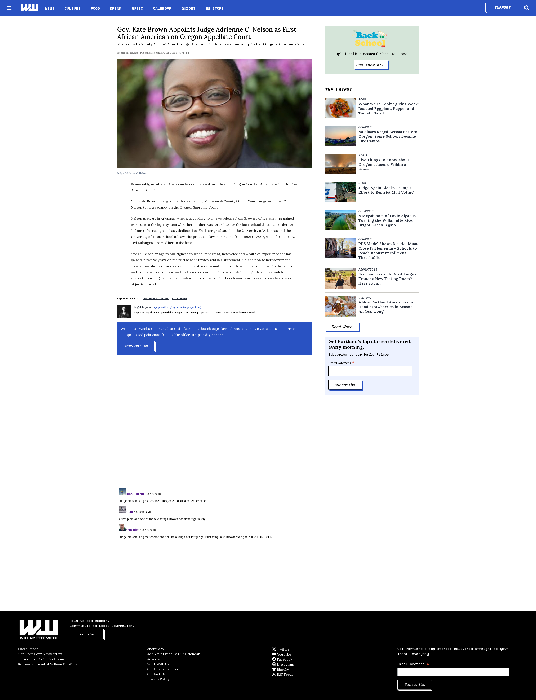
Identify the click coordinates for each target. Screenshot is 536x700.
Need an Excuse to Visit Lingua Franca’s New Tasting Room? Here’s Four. (387, 279)
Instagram (294, 664)
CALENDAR (162, 8)
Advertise (154, 659)
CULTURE (72, 8)
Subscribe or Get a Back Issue (41, 659)
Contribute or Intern (164, 669)
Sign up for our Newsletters (40, 654)
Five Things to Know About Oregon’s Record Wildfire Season (383, 164)
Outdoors (366, 211)
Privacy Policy (158, 679)
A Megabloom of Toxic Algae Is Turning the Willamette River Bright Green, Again (387, 220)
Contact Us (156, 674)
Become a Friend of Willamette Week (47, 664)
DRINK (115, 8)
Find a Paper (28, 649)
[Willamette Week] (29, 8)
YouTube (291, 654)
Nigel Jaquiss (129, 52)
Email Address (341, 363)
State (363, 155)
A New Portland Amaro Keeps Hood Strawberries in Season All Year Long (386, 307)
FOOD (95, 8)
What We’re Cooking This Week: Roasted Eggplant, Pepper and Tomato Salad (388, 108)
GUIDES (188, 8)
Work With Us (158, 664)
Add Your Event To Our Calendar (173, 654)
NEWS (49, 8)
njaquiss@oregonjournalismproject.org (177, 307)
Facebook (296, 659)
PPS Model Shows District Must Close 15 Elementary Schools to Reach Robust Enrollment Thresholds (388, 250)
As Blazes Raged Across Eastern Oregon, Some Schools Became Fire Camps (387, 136)
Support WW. (140, 346)
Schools (365, 127)
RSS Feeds (292, 674)
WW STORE (214, 8)
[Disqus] (214, 425)
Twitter (293, 649)
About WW (155, 649)
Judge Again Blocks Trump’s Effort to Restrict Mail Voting (386, 190)
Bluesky (289, 669)
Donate (92, 634)
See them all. (372, 64)
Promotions (367, 269)
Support (507, 7)
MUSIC (137, 8)
